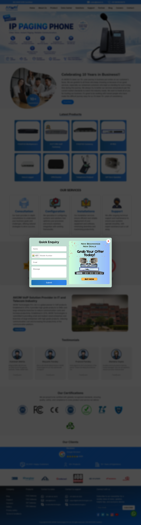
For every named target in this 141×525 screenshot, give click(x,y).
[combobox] (35, 255)
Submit (49, 283)
